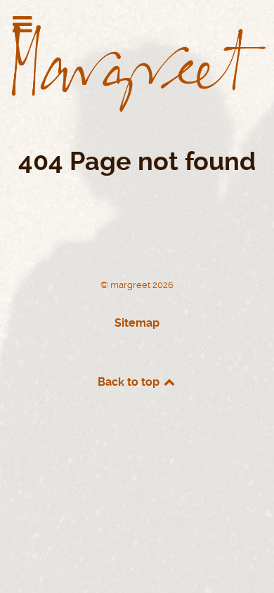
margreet (131, 285)
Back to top (130, 382)
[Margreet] (137, 63)
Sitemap (137, 323)
